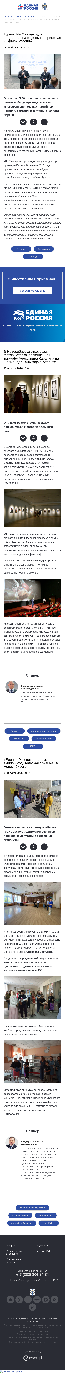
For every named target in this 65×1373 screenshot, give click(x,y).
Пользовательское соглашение (33, 1331)
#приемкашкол (20, 1215)
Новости (44, 16)
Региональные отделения (14, 1252)
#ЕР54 (33, 746)
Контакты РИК (43, 1251)
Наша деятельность (26, 16)
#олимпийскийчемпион (43, 731)
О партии (11, 1245)
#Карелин (19, 738)
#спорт (14, 731)
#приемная (44, 249)
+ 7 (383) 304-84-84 (32, 1274)
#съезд (33, 256)
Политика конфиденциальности (32, 1334)
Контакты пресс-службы (15, 1261)
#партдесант (46, 1215)
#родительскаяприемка (32, 1207)
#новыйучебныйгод (21, 1223)
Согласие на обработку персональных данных (32, 1342)
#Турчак (21, 249)
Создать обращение (32, 290)
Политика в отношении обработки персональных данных (32, 1338)
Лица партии (42, 1245)
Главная (8, 16)
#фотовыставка (43, 738)
